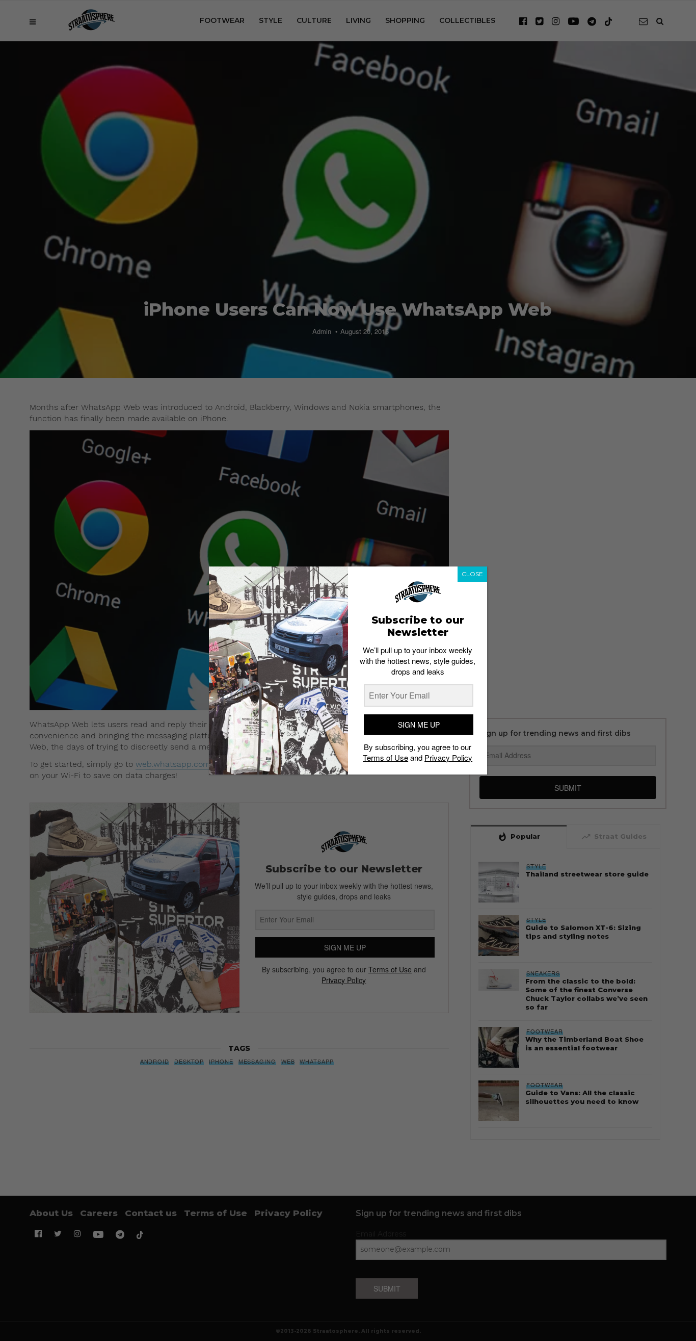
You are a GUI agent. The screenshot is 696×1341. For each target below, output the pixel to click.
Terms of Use (385, 757)
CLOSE (472, 574)
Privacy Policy (448, 757)
